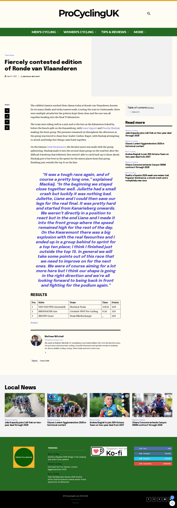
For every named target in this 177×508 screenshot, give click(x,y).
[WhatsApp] (7, 127)
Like (169, 448)
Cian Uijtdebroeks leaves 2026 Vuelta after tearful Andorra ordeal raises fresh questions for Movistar (67, 479)
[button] (149, 14)
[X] (7, 116)
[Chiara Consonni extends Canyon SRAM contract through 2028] (152, 405)
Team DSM (44, 360)
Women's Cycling (131, 131)
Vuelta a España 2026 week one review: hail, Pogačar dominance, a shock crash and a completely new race (147, 178)
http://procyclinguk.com (54, 340)
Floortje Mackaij (111, 128)
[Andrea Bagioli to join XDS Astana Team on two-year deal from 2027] (110, 405)
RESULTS (135, 112)
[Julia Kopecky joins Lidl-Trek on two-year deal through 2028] (25, 405)
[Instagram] (154, 499)
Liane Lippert (89, 128)
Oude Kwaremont (56, 147)
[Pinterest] (7, 122)
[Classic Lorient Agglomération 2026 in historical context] (67, 405)
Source (34, 322)
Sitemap (75, 503)
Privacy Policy (75, 499)
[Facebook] (7, 110)
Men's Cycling (130, 152)
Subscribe (167, 464)
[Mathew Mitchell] (36, 344)
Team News (9, 55)
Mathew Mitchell (31, 76)
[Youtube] (165, 499)
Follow (168, 453)
